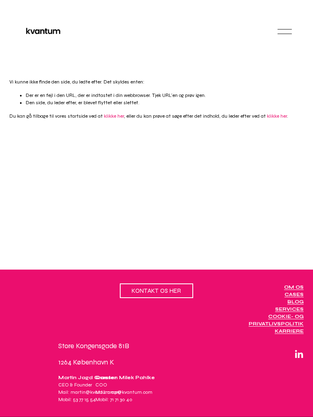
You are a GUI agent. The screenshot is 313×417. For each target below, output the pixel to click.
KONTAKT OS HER (156, 290)
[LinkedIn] (299, 354)
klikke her (114, 116)
